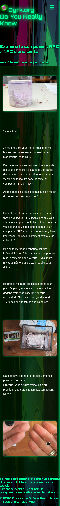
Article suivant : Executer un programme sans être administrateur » (29, 490)
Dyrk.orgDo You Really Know (21, 17)
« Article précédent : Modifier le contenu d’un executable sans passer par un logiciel (30, 482)
